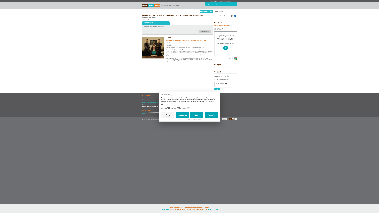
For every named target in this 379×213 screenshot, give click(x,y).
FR (235, 119)
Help (211, 11)
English (216, 1)
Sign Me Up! (210, 4)
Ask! (216, 89)
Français (228, 1)
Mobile (224, 119)
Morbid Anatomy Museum (226, 75)
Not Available (204, 31)
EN (230, 119)
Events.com (213, 209)
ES (233, 119)
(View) (230, 25)
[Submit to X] (232, 16)
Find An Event (204, 11)
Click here (165, 209)
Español (221, 1)
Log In (216, 4)
